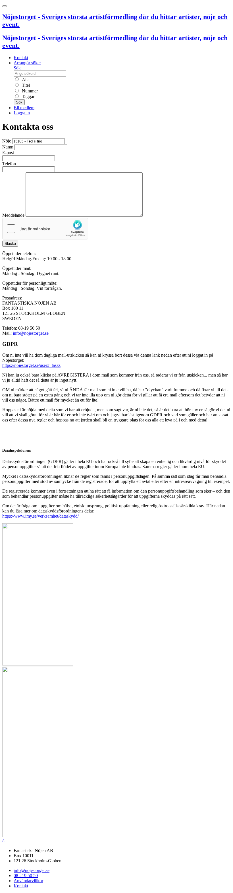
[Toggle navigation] (4, 6)
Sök (17, 67)
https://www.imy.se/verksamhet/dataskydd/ (40, 516)
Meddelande (13, 215)
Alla (25, 79)
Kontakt (21, 57)
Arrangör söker (27, 62)
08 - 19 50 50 (26, 875)
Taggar (27, 96)
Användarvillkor (28, 880)
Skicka (10, 243)
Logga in (22, 112)
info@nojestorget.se (31, 333)
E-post (8, 152)
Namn (7, 146)
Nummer (29, 90)
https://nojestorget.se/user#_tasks (31, 365)
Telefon (9, 163)
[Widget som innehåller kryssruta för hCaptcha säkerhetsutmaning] (45, 228)
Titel (25, 85)
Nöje (6, 141)
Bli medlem (24, 107)
